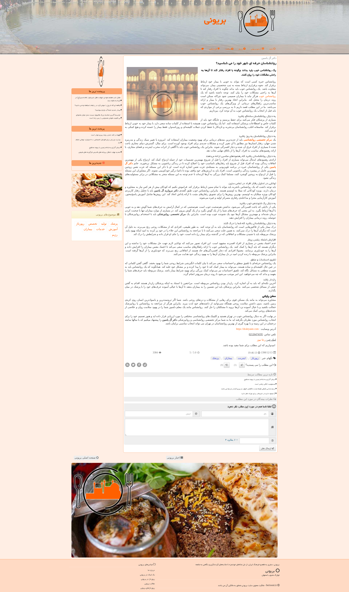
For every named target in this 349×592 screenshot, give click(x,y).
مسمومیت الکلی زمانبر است (265, 384)
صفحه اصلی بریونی (85, 457)
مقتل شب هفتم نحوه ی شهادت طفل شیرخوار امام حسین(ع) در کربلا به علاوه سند (97, 99)
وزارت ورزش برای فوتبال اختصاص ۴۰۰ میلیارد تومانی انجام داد (98, 141)
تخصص (92, 223)
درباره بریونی (195, 49)
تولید (104, 223)
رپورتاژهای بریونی (148, 588)
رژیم (241, 49)
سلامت (228, 49)
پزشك (215, 358)
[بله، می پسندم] (242, 365)
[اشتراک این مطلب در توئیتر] (133, 364)
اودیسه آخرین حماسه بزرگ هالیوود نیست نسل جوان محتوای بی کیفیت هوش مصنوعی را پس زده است (98, 116)
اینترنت (242, 358)
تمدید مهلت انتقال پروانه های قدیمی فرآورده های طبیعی (99, 152)
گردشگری (213, 49)
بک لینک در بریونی (147, 575)
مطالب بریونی (150, 583)
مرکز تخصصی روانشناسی (258, 139)
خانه (271, 49)
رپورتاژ (255, 358)
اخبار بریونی (173, 457)
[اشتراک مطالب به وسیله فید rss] (127, 364)
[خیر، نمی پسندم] (227, 365)
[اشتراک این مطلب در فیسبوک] (139, 364)
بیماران (228, 358)
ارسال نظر (266, 448)
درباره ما (151, 570)
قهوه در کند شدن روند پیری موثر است (105, 135)
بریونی (215, 20)
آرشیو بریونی (256, 49)
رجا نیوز (261, 339)
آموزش (113, 229)
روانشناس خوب (267, 96)
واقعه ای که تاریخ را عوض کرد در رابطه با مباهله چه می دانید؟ (97, 105)
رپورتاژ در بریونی (148, 579)
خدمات (100, 229)
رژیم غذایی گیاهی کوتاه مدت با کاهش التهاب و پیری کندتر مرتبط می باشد (248, 389)
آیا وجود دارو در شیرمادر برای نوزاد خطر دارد (258, 393)
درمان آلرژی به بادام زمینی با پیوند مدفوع (259, 379)
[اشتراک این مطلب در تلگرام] (144, 364)
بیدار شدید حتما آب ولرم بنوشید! (107, 110)
